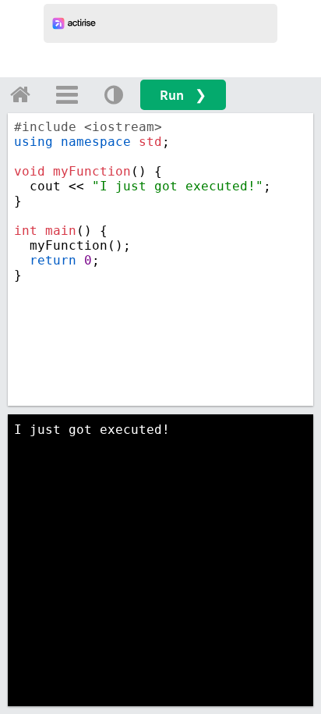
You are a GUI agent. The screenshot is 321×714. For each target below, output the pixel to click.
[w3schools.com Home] (20, 94)
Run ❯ (183, 95)
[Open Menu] (67, 94)
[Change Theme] (113, 94)
